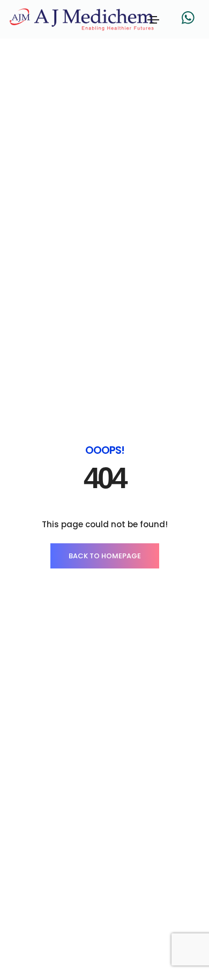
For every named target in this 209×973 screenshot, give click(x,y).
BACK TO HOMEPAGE (105, 556)
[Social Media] (188, 17)
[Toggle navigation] (153, 20)
